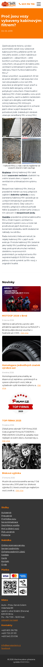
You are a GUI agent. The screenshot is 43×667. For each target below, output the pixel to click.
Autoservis (6, 512)
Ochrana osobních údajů (13, 552)
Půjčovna (5, 535)
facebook (5, 648)
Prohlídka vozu (8, 519)
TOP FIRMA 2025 (11, 420)
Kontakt (5, 561)
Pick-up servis (7, 532)
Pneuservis (6, 516)
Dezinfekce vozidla (10, 525)
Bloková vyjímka (11, 473)
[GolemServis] (8, 4)
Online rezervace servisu (13, 545)
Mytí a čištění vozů (10, 528)
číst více (24, 333)
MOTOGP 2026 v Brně (14, 315)
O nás (4, 564)
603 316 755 (28, 4)
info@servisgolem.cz (11, 645)
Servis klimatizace (9, 522)
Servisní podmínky (10, 548)
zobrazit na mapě (9, 620)
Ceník (4, 558)
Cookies (5, 555)
